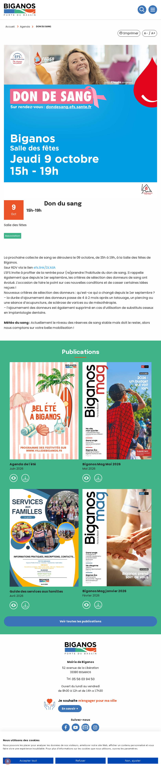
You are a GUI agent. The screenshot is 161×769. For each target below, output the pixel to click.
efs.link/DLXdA (45, 267)
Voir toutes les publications (80, 621)
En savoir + (70, 709)
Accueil (10, 26)
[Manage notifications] (8, 761)
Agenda (25, 26)
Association (12, 235)
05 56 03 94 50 (83, 679)
